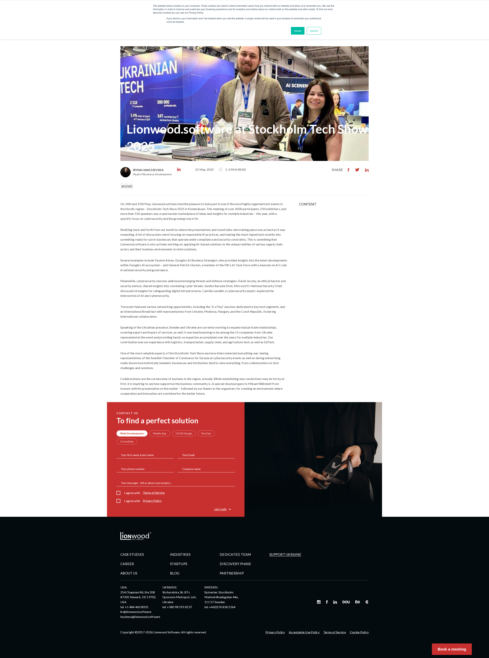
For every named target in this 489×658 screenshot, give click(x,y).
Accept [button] (297, 30)
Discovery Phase (235, 564)
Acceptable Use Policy (304, 632)
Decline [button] (314, 30)
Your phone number (133, 469)
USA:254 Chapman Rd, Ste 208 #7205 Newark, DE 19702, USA (138, 594)
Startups (178, 564)
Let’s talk (220, 509)
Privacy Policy (152, 500)
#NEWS (126, 186)
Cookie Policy (359, 632)
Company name (191, 469)
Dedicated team (235, 554)
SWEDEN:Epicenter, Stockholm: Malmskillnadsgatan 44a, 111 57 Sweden (221, 594)
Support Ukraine (285, 554)
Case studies (132, 554)
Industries (180, 554)
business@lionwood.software (140, 616)
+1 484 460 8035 (136, 607)
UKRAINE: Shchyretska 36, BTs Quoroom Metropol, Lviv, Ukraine (179, 594)
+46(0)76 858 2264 (222, 607)
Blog (174, 573)
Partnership (232, 573)
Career (127, 564)
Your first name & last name (137, 455)
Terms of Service (154, 492)
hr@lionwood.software (135, 611)
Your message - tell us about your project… (146, 482)
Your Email (188, 455)
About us (128, 573)
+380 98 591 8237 (179, 607)
